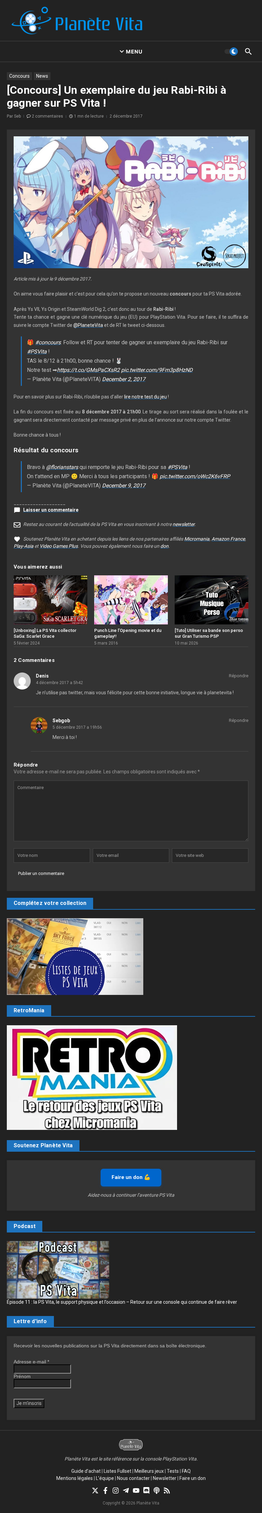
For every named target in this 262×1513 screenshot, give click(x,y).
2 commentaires (47, 116)
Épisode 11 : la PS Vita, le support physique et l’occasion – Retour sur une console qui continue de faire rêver (122, 1302)
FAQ (186, 1471)
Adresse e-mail (31, 1361)
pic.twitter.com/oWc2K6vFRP (195, 476)
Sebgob (61, 720)
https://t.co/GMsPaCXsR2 (88, 370)
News (42, 76)
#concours (48, 342)
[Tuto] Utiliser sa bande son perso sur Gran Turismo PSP (209, 633)
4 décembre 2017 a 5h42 (59, 682)
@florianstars (62, 467)
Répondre (238, 675)
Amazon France (228, 539)
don (164, 546)
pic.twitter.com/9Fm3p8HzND (157, 370)
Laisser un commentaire (50, 510)
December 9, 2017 (123, 485)
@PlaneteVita (88, 325)
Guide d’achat (86, 1471)
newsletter (183, 524)
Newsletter (164, 1478)
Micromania (196, 539)
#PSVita (37, 351)
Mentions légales (74, 1478)
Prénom (22, 1376)
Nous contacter (133, 1478)
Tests (173, 1471)
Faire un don (192, 1478)
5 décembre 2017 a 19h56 (77, 727)
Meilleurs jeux (149, 1471)
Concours (19, 76)
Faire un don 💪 (131, 1177)
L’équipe (105, 1478)
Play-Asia (23, 546)
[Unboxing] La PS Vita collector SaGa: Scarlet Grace (45, 633)
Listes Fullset (117, 1471)
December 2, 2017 (123, 379)
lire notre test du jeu (145, 396)
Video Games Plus (59, 546)
